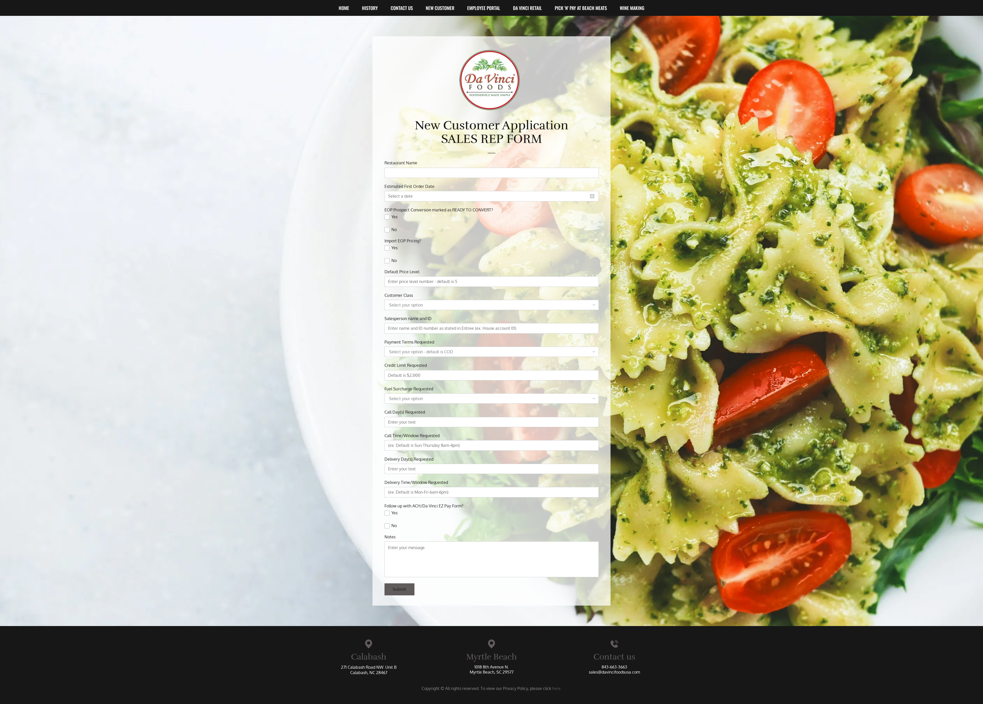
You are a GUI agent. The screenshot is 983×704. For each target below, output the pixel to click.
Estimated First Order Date (409, 186)
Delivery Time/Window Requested (416, 482)
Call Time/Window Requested (412, 435)
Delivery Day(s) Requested (408, 459)
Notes (390, 537)
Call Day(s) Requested (404, 412)
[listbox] (491, 305)
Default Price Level (401, 271)
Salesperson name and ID (408, 318)
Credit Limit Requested (405, 365)
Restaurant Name (400, 163)
